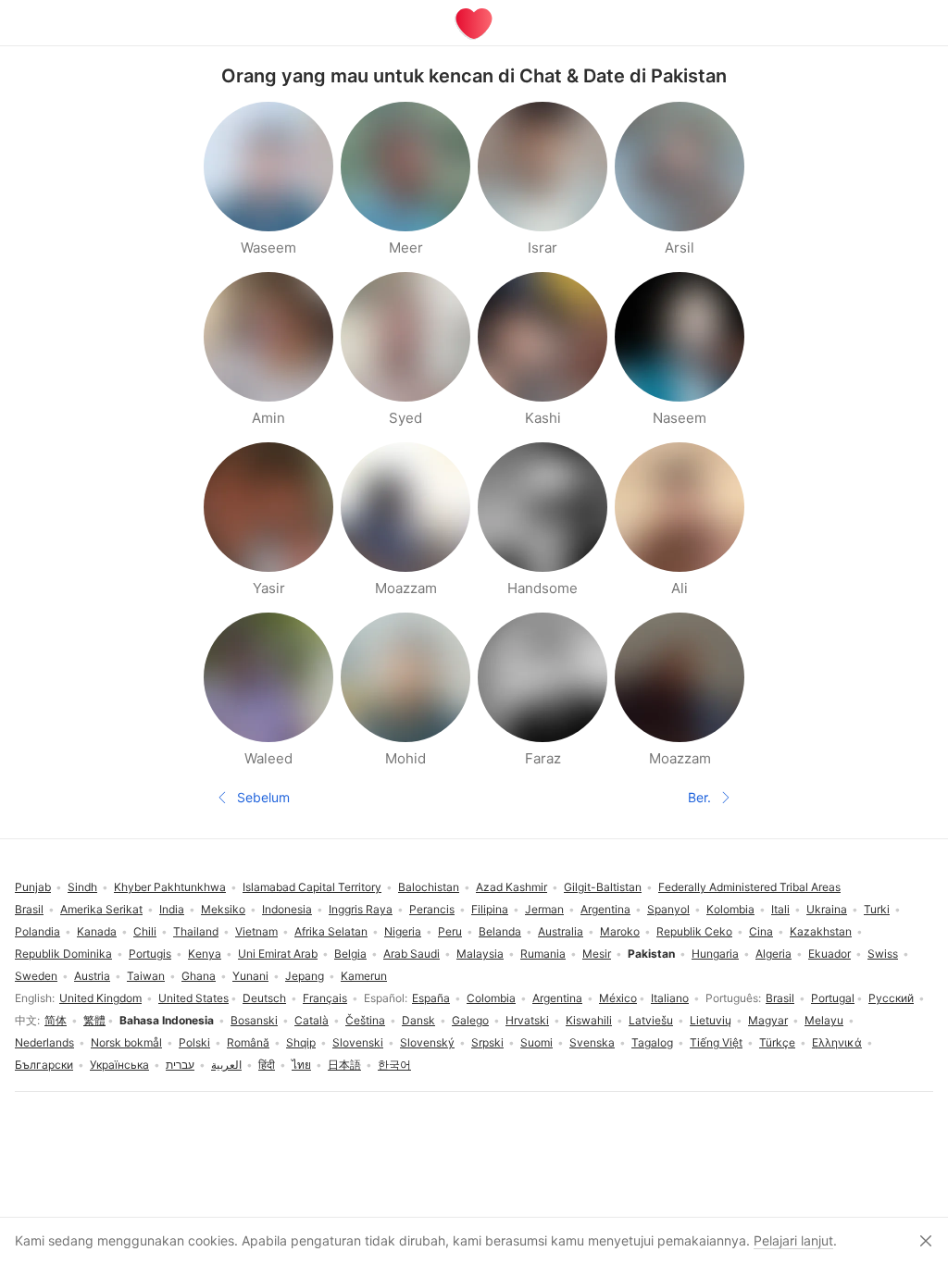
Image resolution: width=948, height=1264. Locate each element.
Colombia (491, 998)
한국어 (394, 1065)
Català (311, 1020)
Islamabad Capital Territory (312, 887)
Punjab (33, 887)
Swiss (882, 953)
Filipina (489, 909)
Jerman (544, 909)
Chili (144, 931)
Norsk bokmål (126, 1042)
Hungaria (715, 953)
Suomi (536, 1042)
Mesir (596, 953)
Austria (92, 976)
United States (193, 998)
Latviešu (651, 1020)
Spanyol (668, 909)
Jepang (304, 976)
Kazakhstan (821, 931)
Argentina (557, 998)
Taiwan (146, 976)
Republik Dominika (63, 953)
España (431, 998)
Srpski (487, 1042)
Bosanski (254, 1020)
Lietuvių (710, 1020)
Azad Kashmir (511, 887)
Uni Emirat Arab (278, 953)
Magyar (768, 1020)
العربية (226, 1065)
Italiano (670, 998)
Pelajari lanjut (793, 1240)
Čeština (365, 1020)
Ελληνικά (837, 1042)
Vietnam (256, 931)
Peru (450, 931)
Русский (891, 998)
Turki (877, 909)
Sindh (82, 887)
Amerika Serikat (101, 909)
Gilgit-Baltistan (603, 887)
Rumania (543, 953)
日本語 (344, 1065)
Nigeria (402, 931)
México (618, 998)
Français (325, 998)
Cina (761, 931)
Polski (194, 1042)
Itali (780, 909)
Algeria (773, 953)
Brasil (780, 998)
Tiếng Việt (716, 1042)
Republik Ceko (694, 931)
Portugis (150, 953)
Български (44, 1065)
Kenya (204, 953)
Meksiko (223, 909)
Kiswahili (589, 1020)
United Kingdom (100, 998)
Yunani (250, 976)
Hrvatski (527, 1020)
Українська (119, 1065)
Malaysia (480, 953)
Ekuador (829, 953)
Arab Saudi (411, 953)
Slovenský (427, 1042)
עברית (180, 1065)
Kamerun (364, 976)
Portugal (832, 998)
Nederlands (44, 1042)
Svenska (592, 1042)
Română (248, 1042)
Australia (560, 931)
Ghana (198, 976)
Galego (470, 1020)
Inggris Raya (361, 909)
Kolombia (730, 909)
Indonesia (287, 909)
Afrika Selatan (331, 931)
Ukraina (826, 909)
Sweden (36, 976)
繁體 (94, 1020)
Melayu (824, 1020)
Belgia (350, 953)
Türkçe (777, 1042)
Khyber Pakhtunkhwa (170, 887)
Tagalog (652, 1042)
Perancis (432, 909)
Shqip (301, 1042)
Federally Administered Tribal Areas (749, 887)
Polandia (37, 931)
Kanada (97, 931)
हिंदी (266, 1065)
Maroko (620, 931)
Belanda (500, 931)
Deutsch (264, 998)
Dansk (418, 1020)
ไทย (301, 1065)
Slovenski (357, 1042)
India (171, 909)
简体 (55, 1020)
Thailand (195, 931)
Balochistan (428, 887)
